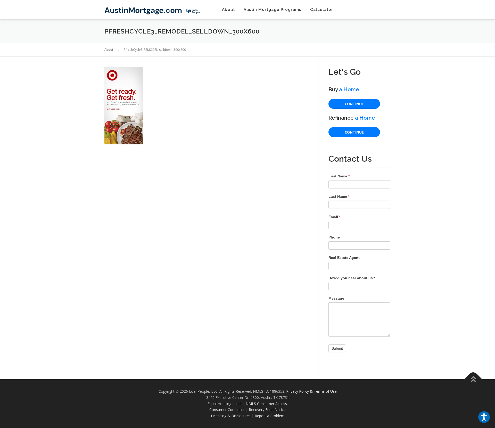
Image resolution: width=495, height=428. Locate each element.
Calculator (321, 9)
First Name (339, 176)
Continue (354, 103)
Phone (334, 237)
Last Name (338, 196)
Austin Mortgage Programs (272, 9)
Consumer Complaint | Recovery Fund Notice (247, 409)
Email (334, 217)
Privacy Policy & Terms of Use (311, 391)
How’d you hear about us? (351, 278)
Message (336, 298)
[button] (484, 417)
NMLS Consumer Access (266, 403)
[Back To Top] (473, 379)
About (228, 9)
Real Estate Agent (344, 258)
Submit (337, 348)
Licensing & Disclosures (231, 415)
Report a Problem (269, 415)
